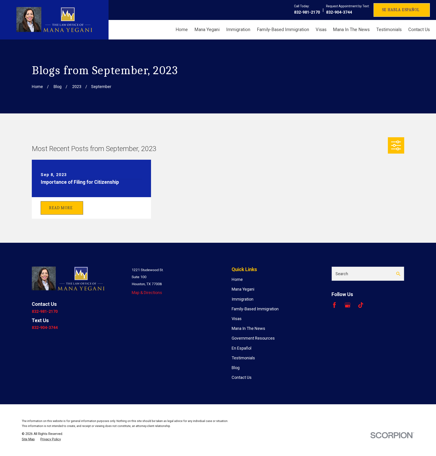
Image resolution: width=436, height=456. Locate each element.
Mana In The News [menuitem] (351, 29)
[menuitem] (28, 439)
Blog (236, 367)
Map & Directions (147, 292)
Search (341, 273)
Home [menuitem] (182, 29)
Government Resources (253, 338)
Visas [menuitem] (321, 29)
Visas (237, 318)
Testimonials (243, 357)
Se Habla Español (400, 9)
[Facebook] (334, 305)
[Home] (54, 19)
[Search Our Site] (398, 274)
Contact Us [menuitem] (419, 29)
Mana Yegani (243, 289)
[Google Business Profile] (347, 305)
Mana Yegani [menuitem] (207, 29)
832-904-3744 (339, 12)
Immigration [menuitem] (238, 29)
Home (237, 279)
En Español (241, 348)
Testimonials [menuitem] (389, 29)
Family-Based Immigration (255, 308)
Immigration (242, 299)
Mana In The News (248, 328)
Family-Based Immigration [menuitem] (283, 29)
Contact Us (242, 377)
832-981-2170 (307, 12)
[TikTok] (361, 305)
